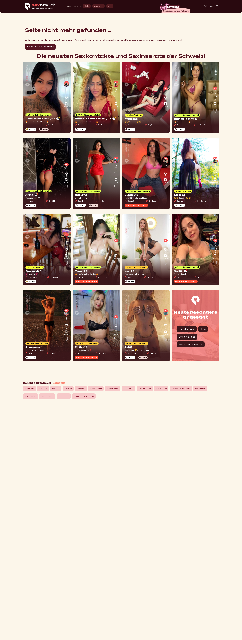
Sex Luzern (29, 388)
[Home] (42, 6)
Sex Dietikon (128, 388)
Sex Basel (81, 388)
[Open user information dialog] (211, 6)
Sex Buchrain (63, 396)
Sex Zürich (43, 388)
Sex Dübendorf (145, 388)
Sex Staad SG (30, 396)
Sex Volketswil (112, 388)
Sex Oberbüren (47, 396)
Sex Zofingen (161, 388)
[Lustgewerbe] (175, 7)
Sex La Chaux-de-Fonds (84, 396)
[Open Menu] (217, 6)
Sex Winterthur (96, 388)
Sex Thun (56, 388)
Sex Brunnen (200, 388)
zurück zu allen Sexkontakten (40, 46)
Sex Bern (68, 388)
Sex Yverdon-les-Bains (181, 388)
